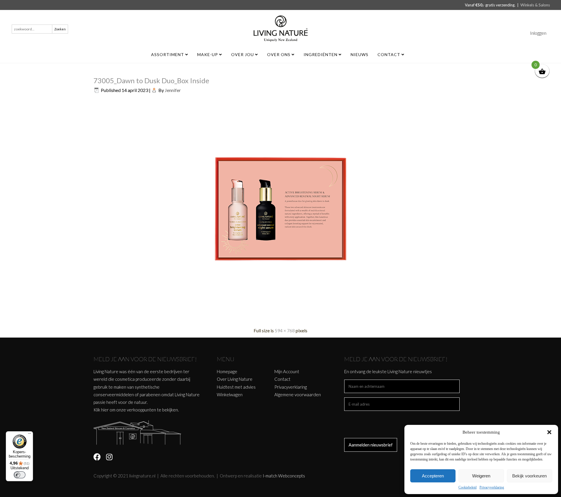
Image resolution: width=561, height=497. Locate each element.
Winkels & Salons (535, 5)
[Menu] (29, 434)
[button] (549, 432)
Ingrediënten (321, 54)
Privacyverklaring (491, 487)
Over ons (279, 54)
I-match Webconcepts (284, 475)
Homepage (227, 371)
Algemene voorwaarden (297, 394)
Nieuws (359, 54)
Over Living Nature (234, 379)
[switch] (19, 474)
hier (105, 409)
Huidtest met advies (236, 387)
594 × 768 (285, 330)
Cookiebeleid (467, 487)
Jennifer (173, 90)
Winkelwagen (230, 394)
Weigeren (481, 475)
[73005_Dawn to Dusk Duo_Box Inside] (280, 319)
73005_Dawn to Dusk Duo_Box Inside (151, 80)
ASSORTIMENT (168, 54)
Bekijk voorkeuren (529, 475)
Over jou (243, 54)
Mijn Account (286, 371)
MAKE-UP (208, 54)
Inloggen (538, 33)
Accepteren (433, 475)
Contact (389, 54)
